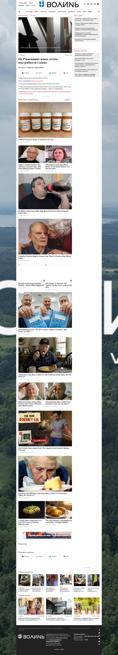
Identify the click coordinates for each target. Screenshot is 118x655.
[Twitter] (88, 4)
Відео (90, 11)
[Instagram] (91, 4)
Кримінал (71, 11)
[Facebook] (85, 4)
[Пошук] (98, 11)
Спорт (79, 11)
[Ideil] (59, 649)
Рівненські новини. (37, 81)
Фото (84, 11)
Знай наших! (62, 11)
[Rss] (99, 644)
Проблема (52, 11)
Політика (43, 11)
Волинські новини (23, 15)
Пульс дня (29, 11)
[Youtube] (98, 4)
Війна (36, 11)
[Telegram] (94, 4)
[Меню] (19, 11)
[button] (31, 3)
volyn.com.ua (66, 628)
